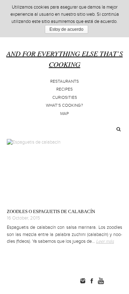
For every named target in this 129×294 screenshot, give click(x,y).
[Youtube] (100, 280)
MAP (64, 113)
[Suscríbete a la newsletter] (112, 280)
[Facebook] (92, 280)
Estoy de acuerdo (66, 29)
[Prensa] (123, 280)
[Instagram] (82, 280)
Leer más (105, 241)
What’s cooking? (64, 105)
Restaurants (64, 81)
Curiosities (64, 97)
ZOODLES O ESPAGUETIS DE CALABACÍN (51, 211)
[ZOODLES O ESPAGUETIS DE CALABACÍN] (64, 170)
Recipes (64, 89)
